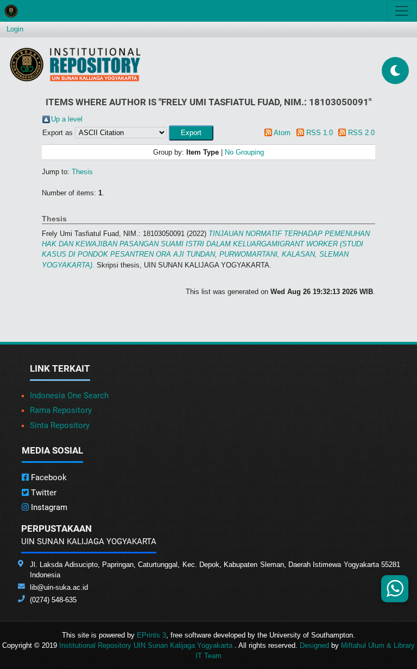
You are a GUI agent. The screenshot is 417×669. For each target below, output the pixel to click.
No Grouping (244, 152)
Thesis (82, 172)
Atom (282, 133)
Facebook (48, 477)
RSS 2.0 (361, 133)
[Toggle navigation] (402, 11)
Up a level (67, 119)
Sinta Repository (60, 425)
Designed (314, 645)
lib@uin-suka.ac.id (59, 587)
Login (15, 29)
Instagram (48, 507)
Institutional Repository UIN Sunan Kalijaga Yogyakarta (147, 645)
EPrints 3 (151, 635)
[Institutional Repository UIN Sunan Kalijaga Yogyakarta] (75, 64)
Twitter (42, 493)
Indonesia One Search (69, 395)
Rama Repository (61, 410)
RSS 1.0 (319, 133)
